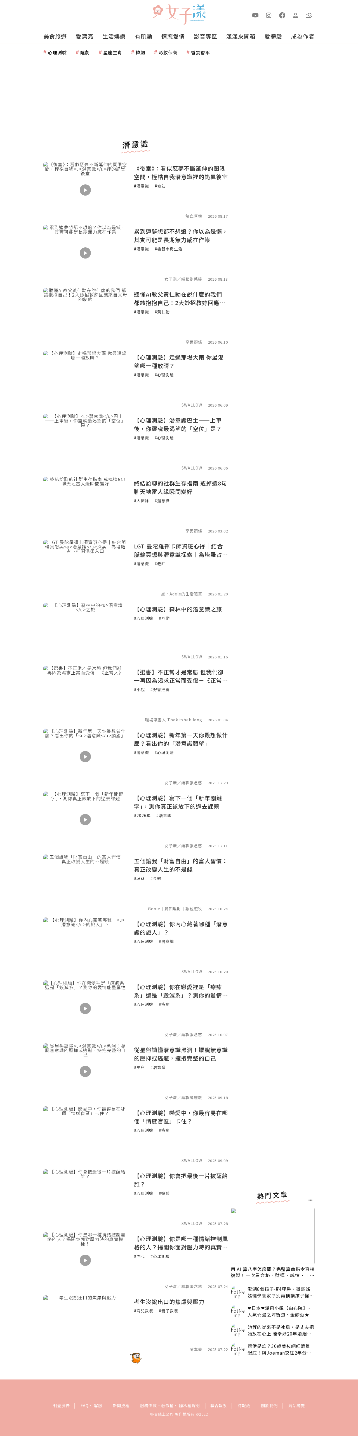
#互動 (164, 618)
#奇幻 (160, 186)
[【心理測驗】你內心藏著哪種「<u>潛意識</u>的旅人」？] (85, 945)
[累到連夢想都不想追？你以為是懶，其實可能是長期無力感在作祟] (85, 253)
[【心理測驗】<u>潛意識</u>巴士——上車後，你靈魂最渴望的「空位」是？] (85, 442)
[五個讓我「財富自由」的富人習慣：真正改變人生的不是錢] (85, 883)
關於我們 (269, 1405)
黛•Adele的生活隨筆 (181, 594)
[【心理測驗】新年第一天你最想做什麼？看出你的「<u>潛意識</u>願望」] (85, 757)
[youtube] (255, 14)
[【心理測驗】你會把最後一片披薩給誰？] (85, 1197)
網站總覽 (296, 1405)
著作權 (167, 1405)
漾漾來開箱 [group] (241, 36)
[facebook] (282, 14)
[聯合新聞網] (158, 12)
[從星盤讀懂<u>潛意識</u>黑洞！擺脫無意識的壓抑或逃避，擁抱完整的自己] (85, 1071)
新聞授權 (121, 1405)
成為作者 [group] (303, 36)
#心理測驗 (164, 374)
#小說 (139, 689)
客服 (98, 1405)
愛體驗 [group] (273, 36)
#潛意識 (141, 186)
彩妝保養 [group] (168, 52)
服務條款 (148, 1405)
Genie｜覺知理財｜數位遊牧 (175, 908)
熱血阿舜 (193, 216)
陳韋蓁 (196, 1349)
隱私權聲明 (189, 1405)
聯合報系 (218, 1405)
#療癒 (164, 1004)
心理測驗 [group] (57, 52)
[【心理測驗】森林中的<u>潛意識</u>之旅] (85, 631)
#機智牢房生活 (168, 249)
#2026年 (142, 815)
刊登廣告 (61, 1405)
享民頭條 (193, 342)
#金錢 (155, 878)
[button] (309, 14)
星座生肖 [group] (112, 52)
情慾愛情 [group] (173, 36)
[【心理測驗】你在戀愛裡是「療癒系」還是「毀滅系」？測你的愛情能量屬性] (85, 1008)
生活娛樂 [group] (114, 36)
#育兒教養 (143, 1310)
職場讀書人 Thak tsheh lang (173, 719)
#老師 (160, 563)
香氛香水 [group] (200, 52)
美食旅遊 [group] (55, 36)
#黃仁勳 (162, 312)
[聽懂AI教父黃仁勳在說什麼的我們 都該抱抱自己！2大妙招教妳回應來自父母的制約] (85, 316)
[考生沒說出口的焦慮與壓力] (85, 1323)
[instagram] (268, 14)
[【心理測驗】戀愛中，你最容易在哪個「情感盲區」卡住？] (85, 1134)
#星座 (139, 1067)
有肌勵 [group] (143, 36)
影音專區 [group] (205, 36)
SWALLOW (192, 405)
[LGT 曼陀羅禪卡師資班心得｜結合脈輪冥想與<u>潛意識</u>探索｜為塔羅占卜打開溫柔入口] (85, 568)
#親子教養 (168, 1310)
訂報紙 (244, 1405)
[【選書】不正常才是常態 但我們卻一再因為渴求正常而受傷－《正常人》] (85, 694)
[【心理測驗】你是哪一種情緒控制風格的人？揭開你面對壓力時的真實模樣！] (85, 1260)
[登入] (295, 14)
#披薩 (164, 1193)
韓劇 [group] (140, 52)
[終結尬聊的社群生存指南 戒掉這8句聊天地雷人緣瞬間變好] (85, 505)
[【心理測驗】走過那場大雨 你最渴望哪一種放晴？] (85, 379)
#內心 (139, 1256)
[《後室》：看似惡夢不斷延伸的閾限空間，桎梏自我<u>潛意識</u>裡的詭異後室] (85, 190)
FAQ (85, 1405)
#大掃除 (141, 500)
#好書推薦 (160, 689)
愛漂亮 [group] (84, 36)
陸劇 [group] (85, 52)
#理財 (139, 878)
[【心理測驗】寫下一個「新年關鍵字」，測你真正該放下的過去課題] (85, 820)
